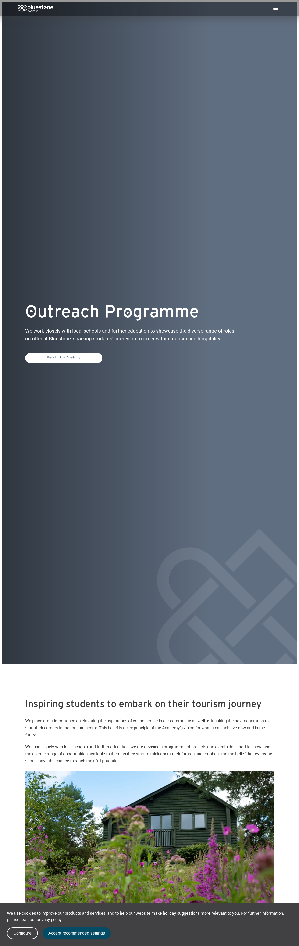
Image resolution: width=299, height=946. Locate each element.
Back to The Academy (63, 357)
